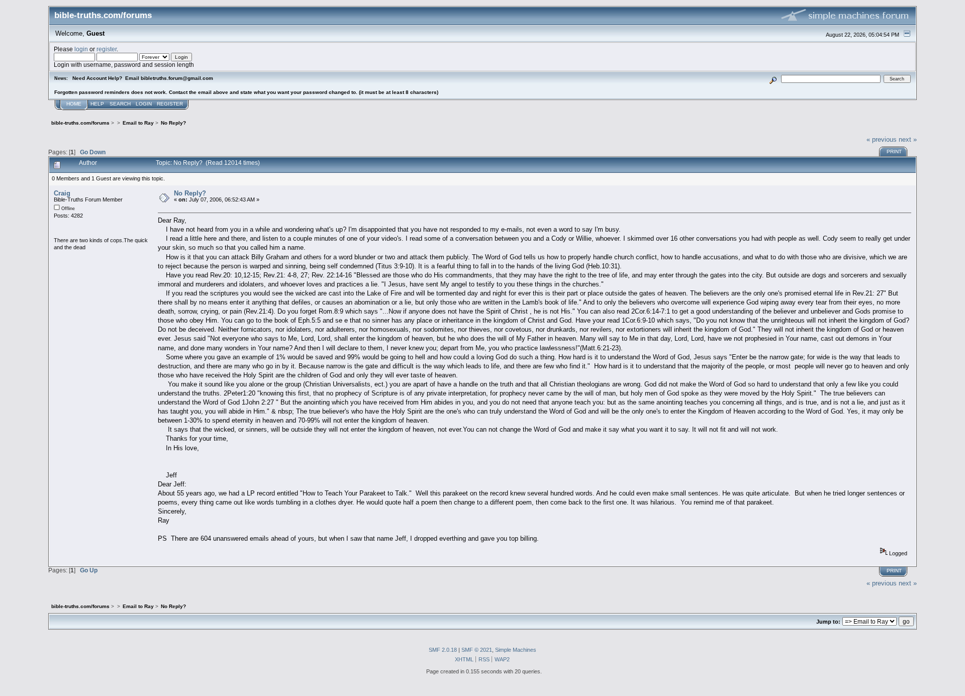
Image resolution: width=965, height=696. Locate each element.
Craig (62, 193)
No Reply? (190, 193)
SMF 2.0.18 (443, 650)
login (81, 49)
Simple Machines (515, 650)
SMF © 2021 (476, 650)
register (106, 49)
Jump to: (828, 622)
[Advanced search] (773, 78)
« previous (881, 139)
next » (908, 139)
